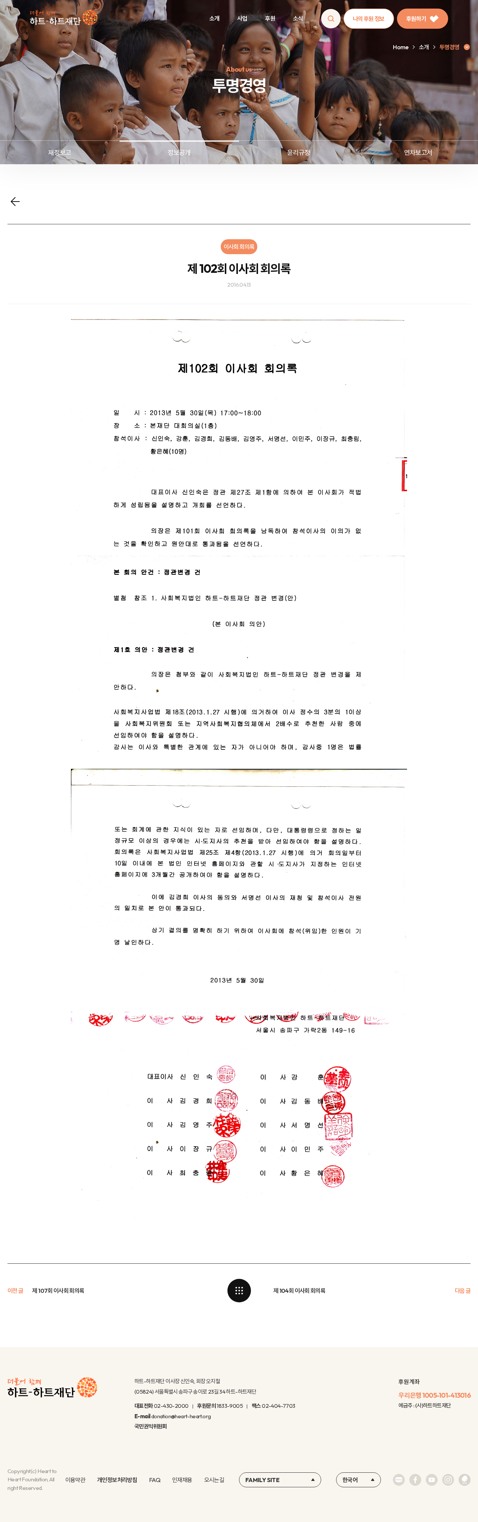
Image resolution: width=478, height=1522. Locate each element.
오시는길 (214, 1480)
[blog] (399, 1480)
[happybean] (465, 1480)
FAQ (154, 1480)
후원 (270, 18)
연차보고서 (418, 152)
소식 (298, 18)
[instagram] (448, 1480)
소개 (214, 18)
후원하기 (416, 18)
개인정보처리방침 (117, 1480)
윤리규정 (298, 152)
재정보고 (59, 152)
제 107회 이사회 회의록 (58, 1290)
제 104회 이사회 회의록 (299, 1290)
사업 (242, 18)
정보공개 (179, 152)
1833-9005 (230, 1405)
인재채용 (182, 1480)
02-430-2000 (171, 1405)
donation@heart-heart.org (181, 1416)
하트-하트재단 (63, 19)
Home (400, 47)
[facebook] (415, 1480)
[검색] (331, 18)
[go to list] (239, 1291)
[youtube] (432, 1480)
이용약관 (75, 1480)
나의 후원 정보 (369, 18)
